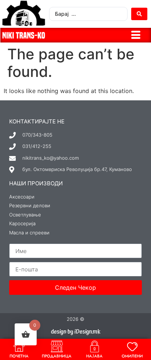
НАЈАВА (94, 356)
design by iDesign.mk (75, 332)
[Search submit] (139, 14)
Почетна (19, 356)
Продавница (56, 356)
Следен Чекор (75, 287)
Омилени (132, 356)
